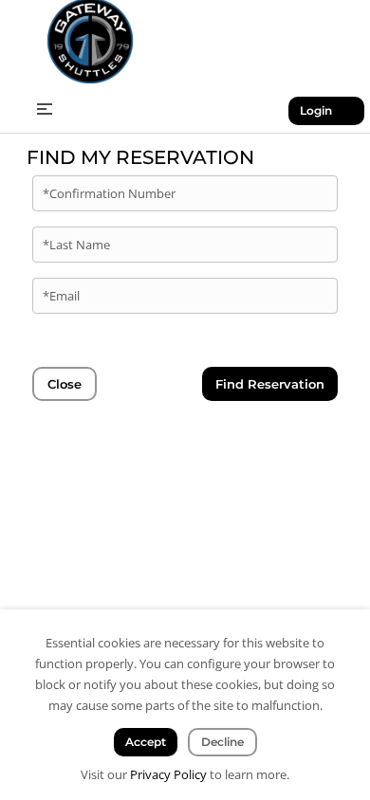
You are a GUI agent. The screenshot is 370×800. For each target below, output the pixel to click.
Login (316, 110)
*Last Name (76, 244)
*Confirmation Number (109, 193)
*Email (61, 295)
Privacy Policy (168, 774)
